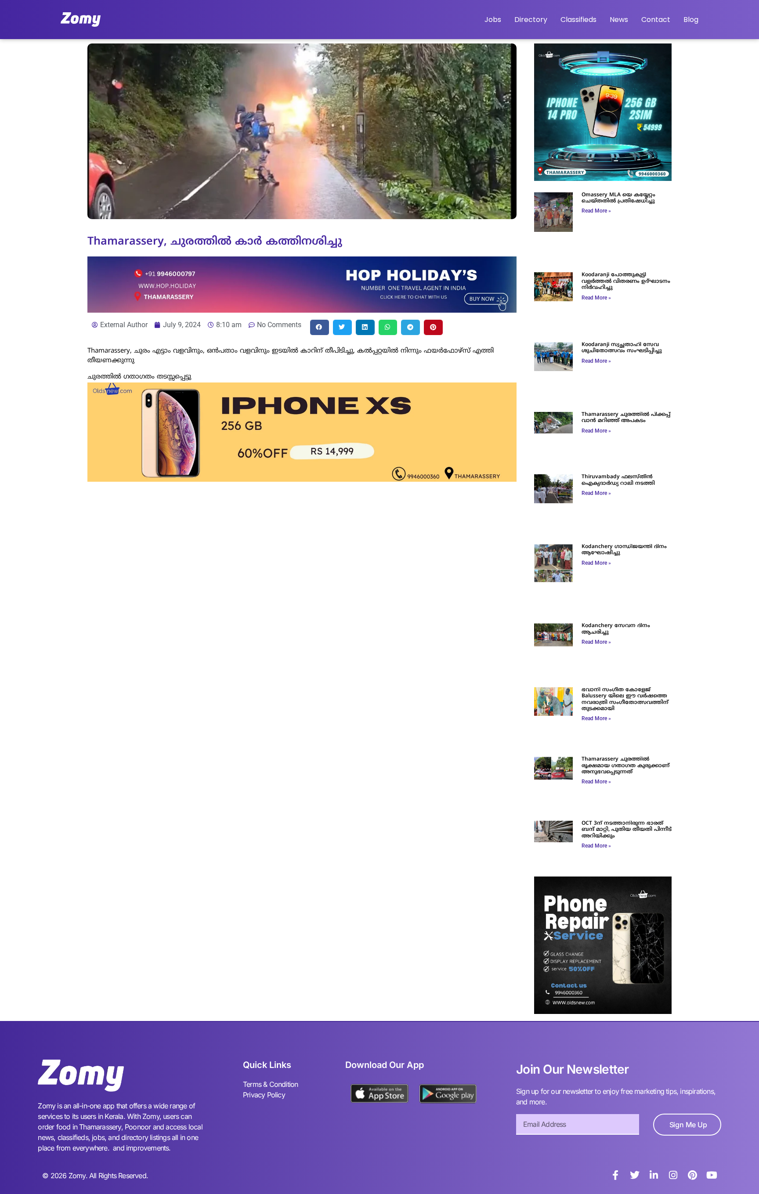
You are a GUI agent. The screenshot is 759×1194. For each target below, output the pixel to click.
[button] (319, 327)
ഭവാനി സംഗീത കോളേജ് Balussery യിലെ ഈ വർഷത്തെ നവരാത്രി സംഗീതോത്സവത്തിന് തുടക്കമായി (625, 699)
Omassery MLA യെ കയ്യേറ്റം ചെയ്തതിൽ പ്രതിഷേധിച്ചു (618, 198)
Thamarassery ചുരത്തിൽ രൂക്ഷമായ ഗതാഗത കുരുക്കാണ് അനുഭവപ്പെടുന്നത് (625, 766)
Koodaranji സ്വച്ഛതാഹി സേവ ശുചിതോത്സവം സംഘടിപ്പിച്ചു (622, 348)
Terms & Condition (270, 1084)
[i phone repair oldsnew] (603, 1011)
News (619, 19)
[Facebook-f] (615, 1175)
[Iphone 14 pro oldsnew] (603, 178)
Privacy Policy (264, 1094)
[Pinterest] (693, 1175)
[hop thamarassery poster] (302, 310)
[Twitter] (635, 1175)
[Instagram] (673, 1175)
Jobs (492, 19)
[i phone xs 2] (302, 479)
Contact (655, 19)
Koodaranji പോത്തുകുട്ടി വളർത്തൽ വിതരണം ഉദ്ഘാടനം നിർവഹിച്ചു (626, 281)
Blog (690, 19)
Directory (530, 19)
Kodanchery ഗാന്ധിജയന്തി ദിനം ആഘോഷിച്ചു (624, 550)
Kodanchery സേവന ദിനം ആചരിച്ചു (616, 629)
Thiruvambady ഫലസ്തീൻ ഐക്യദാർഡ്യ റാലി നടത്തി (618, 480)
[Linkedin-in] (654, 1175)
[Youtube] (712, 1175)
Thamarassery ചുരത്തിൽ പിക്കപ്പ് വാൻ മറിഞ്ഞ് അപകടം (626, 417)
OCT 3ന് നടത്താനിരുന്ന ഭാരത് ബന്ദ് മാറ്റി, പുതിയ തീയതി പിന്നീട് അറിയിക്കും (627, 830)
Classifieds (578, 19)
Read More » (596, 211)
